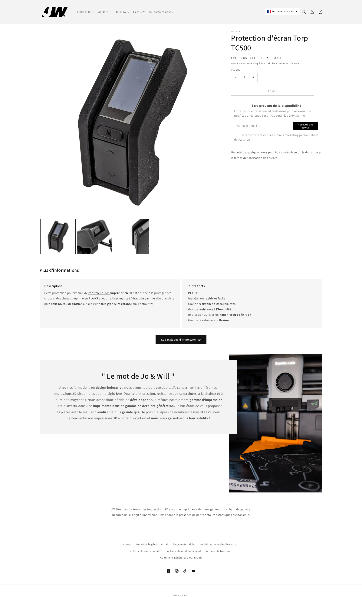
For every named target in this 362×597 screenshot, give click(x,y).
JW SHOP (184, 595)
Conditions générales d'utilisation (181, 557)
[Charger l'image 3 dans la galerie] (131, 236)
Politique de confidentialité (145, 551)
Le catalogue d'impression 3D (181, 339)
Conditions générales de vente (217, 544)
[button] (85, 12)
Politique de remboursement (183, 551)
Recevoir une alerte (306, 126)
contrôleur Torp (99, 293)
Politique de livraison (218, 551)
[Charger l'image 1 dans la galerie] (58, 236)
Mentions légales (146, 544)
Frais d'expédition (256, 63)
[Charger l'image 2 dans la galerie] (94, 236)
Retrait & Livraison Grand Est (177, 544)
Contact (128, 544)
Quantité (235, 70)
